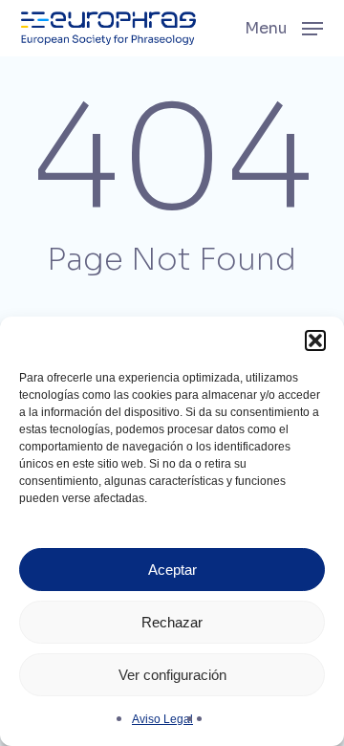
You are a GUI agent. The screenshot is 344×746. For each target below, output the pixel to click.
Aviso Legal (162, 719)
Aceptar (172, 569)
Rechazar (172, 622)
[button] (315, 340)
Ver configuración (172, 675)
